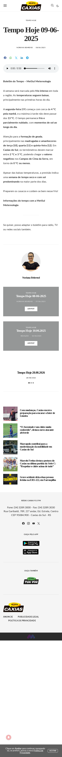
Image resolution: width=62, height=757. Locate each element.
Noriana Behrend (25, 47)
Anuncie (8, 617)
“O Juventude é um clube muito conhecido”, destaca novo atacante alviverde (37, 430)
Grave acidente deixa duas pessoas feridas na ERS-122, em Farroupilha (38, 478)
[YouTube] (33, 523)
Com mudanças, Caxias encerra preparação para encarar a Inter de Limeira (37, 413)
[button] (57, 6)
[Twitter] (38, 523)
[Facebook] (23, 523)
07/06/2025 (40, 301)
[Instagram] (28, 523)
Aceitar (52, 751)
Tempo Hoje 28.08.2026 (31, 372)
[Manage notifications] (8, 737)
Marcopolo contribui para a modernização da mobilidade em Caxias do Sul (36, 446)
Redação (25, 336)
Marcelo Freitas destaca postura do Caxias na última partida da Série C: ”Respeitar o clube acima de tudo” (38, 463)
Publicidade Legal (28, 617)
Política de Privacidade (22, 621)
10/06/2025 (36, 336)
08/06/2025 (40, 47)
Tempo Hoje (31, 20)
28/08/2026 (31, 378)
